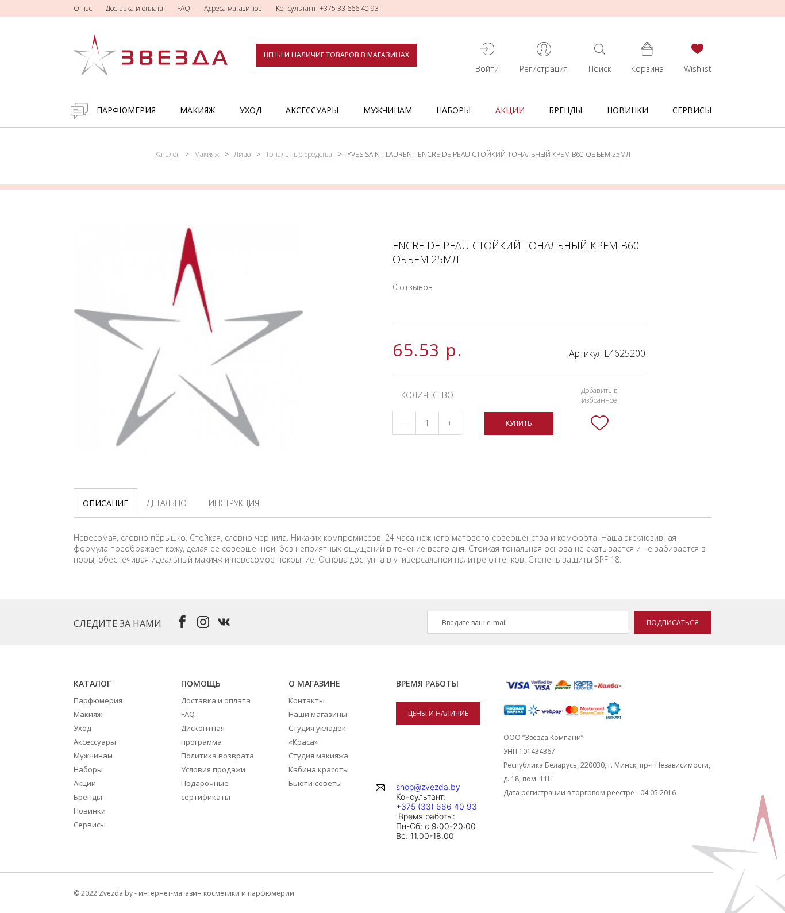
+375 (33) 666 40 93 (436, 806)
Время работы (427, 683)
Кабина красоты (318, 769)
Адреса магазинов (233, 8)
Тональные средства (298, 154)
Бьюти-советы (315, 783)
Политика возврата (217, 755)
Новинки (627, 110)
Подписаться (673, 622)
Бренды (565, 110)
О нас (83, 8)
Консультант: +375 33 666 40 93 (327, 8)
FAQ (183, 8)
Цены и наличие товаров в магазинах (336, 55)
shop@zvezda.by (428, 787)
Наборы (453, 110)
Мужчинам (387, 110)
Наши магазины (317, 714)
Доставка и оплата (134, 8)
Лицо (242, 154)
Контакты (306, 700)
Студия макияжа (318, 755)
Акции (510, 110)
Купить (519, 423)
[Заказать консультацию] (79, 111)
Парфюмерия (126, 110)
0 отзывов (412, 287)
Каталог (167, 154)
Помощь (201, 683)
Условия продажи (213, 769)
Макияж (197, 110)
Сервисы (691, 110)
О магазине (314, 683)
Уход (250, 110)
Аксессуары (312, 110)
